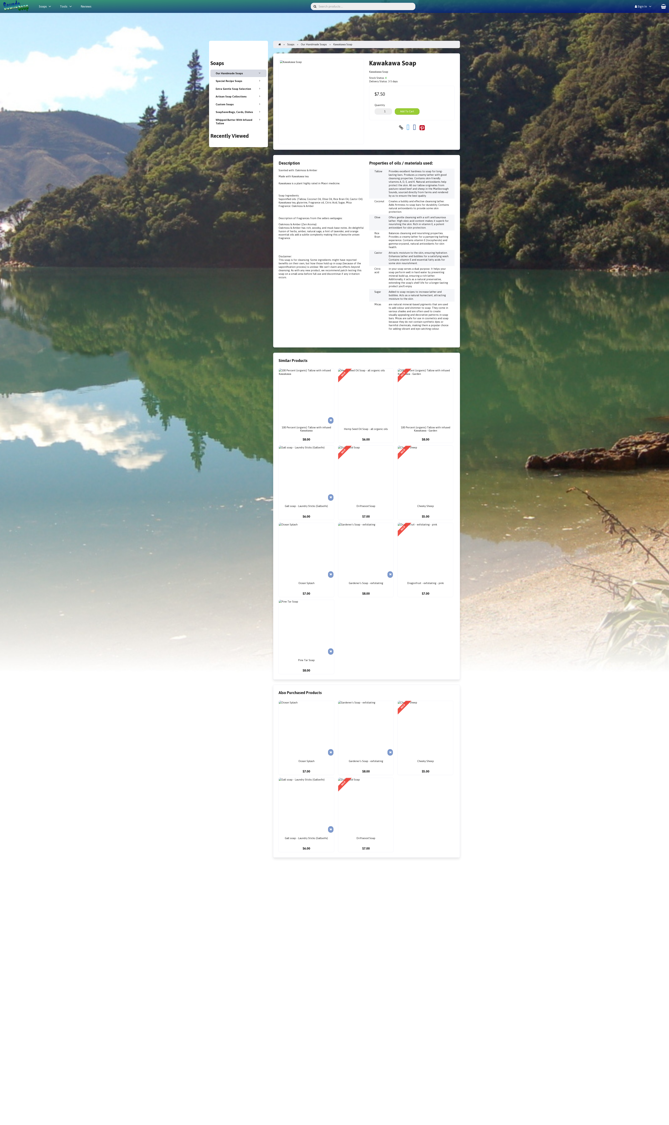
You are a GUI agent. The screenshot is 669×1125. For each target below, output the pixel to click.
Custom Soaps (225, 104)
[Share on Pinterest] (422, 127)
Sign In (642, 6)
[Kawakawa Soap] (215, 144)
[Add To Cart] (330, 420)
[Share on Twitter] (408, 127)
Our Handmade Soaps (229, 73)
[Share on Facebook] (414, 127)
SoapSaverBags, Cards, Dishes (234, 112)
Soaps (43, 6)
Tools (63, 6)
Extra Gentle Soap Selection (233, 88)
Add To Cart (407, 111)
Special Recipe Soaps (229, 80)
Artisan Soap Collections (231, 96)
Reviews (86, 6)
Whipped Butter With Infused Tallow (234, 121)
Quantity (380, 105)
